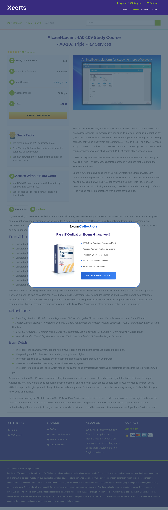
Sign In (123, 3)
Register (138, 3)
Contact (154, 9)
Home (125, 9)
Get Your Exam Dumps (98, 275)
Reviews (144, 9)
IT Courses (134, 9)
